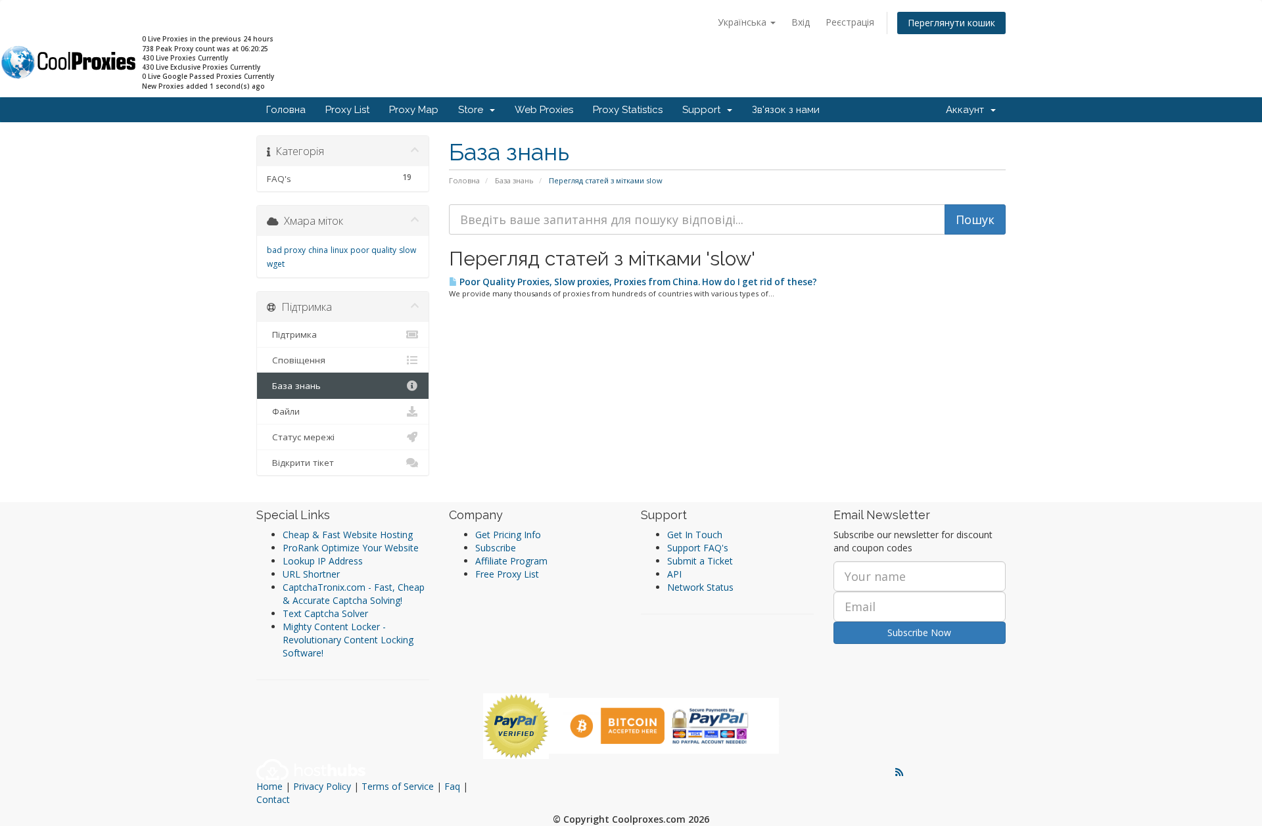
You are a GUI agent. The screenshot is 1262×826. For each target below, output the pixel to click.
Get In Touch (694, 534)
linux (339, 250)
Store (473, 110)
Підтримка (292, 334)
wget (276, 263)
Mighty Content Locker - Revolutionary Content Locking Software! (348, 639)
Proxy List (347, 110)
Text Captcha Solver (325, 613)
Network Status (700, 587)
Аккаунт (967, 110)
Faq (452, 786)
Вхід (800, 22)
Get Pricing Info (508, 534)
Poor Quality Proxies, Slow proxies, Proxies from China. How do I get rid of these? (637, 282)
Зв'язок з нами (786, 110)
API (674, 574)
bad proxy (286, 250)
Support (704, 110)
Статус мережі (301, 437)
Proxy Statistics (628, 110)
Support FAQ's (697, 547)
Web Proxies (544, 110)
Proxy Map (413, 110)
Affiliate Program (511, 561)
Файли (283, 411)
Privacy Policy (322, 786)
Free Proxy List (507, 574)
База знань (514, 180)
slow (407, 250)
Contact (273, 799)
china (318, 250)
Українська (743, 22)
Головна (286, 110)
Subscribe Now (919, 632)
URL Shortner (311, 574)
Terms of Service (398, 786)
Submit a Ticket (700, 561)
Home (269, 786)
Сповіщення (296, 360)
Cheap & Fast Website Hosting (348, 534)
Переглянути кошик (951, 22)
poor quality (373, 250)
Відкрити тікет (300, 463)
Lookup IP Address (323, 561)
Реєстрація (850, 22)
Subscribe (495, 547)
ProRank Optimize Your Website (351, 547)
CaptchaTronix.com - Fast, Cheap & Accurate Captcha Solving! (354, 594)
